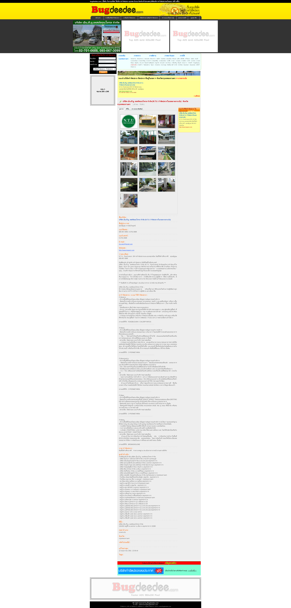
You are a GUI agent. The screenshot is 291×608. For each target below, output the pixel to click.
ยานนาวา (184, 62)
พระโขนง (168, 62)
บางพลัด (183, 60)
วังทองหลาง (146, 65)
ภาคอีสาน (152, 56)
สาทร (175, 65)
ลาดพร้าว (140, 65)
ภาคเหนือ (122, 56)
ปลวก (156, 606)
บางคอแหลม (162, 60)
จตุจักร (158, 58)
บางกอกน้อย (134, 60)
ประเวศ (141, 62)
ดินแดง (174, 58)
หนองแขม (192, 65)
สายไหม (180, 65)
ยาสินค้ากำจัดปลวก (129, 18)
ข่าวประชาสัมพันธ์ (137, 109)
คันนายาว (153, 58)
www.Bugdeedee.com (165, 606)
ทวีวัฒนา (187, 58)
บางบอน (178, 60)
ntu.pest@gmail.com (126, 244)
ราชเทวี (190, 62)
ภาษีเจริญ (174, 62)
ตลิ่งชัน (182, 58)
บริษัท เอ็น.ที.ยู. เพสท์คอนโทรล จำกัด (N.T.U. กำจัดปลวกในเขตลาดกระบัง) (131, 84)
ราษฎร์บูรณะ (196, 62)
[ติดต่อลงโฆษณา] (145, 599)
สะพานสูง (163, 65)
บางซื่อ (168, 60)
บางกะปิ (148, 60)
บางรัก (188, 60)
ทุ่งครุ (192, 58)
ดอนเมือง (169, 58)
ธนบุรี (196, 58)
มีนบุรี (179, 62)
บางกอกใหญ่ (141, 60)
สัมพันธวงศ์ (170, 65)
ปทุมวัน (137, 62)
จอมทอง (163, 58)
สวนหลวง (157, 65)
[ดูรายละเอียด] (159, 564)
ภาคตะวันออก (169, 56)
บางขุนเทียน (154, 60)
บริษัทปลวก (141, 606)
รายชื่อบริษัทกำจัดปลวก (112, 18)
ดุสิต (178, 58)
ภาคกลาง (137, 56)
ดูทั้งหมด (197, 96)
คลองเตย (146, 58)
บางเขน (193, 60)
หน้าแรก (97, 18)
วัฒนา (152, 65)
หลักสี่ (197, 65)
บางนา (173, 60)
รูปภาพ (121, 109)
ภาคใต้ (182, 56)
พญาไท (157, 62)
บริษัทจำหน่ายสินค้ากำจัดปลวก (148, 18)
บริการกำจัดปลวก (132, 606)
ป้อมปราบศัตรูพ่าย (149, 62)
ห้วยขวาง (133, 67)
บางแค (198, 60)
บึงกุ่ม (132, 62)
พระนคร (162, 62)
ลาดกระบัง (134, 65)
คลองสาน (133, 58)
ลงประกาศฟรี (182, 18)
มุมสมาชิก (194, 18)
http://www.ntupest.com (125, 91)
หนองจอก (186, 65)
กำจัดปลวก (123, 606)
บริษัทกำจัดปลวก (149, 606)
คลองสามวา (140, 58)
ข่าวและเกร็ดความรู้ (168, 18)
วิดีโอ (127, 109)
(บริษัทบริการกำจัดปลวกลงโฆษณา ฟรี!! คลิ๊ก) (164, 1)
